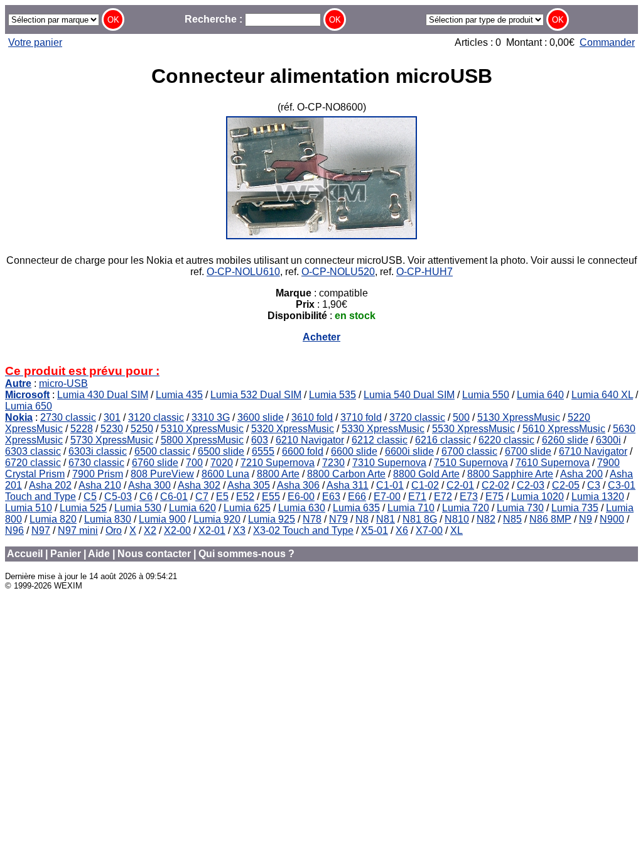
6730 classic (96, 462)
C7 (201, 496)
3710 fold (361, 417)
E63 (331, 496)
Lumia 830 (107, 519)
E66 (357, 496)
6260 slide (565, 440)
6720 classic (33, 462)
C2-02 (495, 485)
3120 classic (156, 417)
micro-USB (63, 383)
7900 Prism (97, 474)
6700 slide (528, 451)
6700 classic (469, 451)
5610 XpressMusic (563, 428)
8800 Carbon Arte (346, 474)
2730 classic (68, 417)
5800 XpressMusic (202, 440)
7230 (333, 462)
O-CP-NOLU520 (338, 271)
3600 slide (260, 417)
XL (456, 530)
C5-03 (118, 496)
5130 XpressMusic (518, 417)
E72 (443, 496)
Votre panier (35, 42)
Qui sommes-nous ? (246, 553)
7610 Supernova (553, 462)
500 (461, 417)
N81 (385, 519)
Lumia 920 (216, 519)
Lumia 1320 (597, 496)
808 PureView (162, 474)
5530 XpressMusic (473, 428)
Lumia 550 (485, 394)
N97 (40, 530)
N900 (612, 519)
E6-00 (301, 496)
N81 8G (420, 519)
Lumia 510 (28, 507)
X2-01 (211, 530)
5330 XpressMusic (383, 428)
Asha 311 (348, 485)
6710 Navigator (593, 451)
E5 (222, 496)
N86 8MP (550, 519)
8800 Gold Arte (426, 474)
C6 (146, 496)
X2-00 (177, 530)
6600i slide (409, 451)
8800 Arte (278, 474)
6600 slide (354, 451)
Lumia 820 (53, 519)
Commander (607, 42)
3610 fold (312, 417)
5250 (142, 428)
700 (194, 462)
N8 (362, 519)
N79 (338, 519)
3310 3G (211, 417)
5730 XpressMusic (111, 440)
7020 (221, 462)
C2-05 (566, 485)
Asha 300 (149, 485)
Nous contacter (154, 553)
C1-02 (425, 485)
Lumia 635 (356, 507)
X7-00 (429, 530)
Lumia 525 (83, 507)
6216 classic (443, 440)
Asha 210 (99, 485)
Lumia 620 (192, 507)
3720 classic (417, 417)
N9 (585, 519)
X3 (239, 530)
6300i (608, 440)
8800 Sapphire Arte (510, 474)
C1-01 (390, 485)
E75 (494, 496)
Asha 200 (581, 474)
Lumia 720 (465, 507)
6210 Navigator (310, 440)
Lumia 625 (247, 507)
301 (112, 417)
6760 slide (155, 462)
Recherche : (215, 19)
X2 (150, 530)
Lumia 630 (301, 507)
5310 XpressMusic (202, 428)
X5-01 (374, 530)
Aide (99, 553)
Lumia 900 (162, 519)
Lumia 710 (411, 507)
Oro (113, 530)
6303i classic (97, 451)
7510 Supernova (471, 462)
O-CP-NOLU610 (243, 271)
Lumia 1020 (537, 496)
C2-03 (530, 485)
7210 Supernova (277, 462)
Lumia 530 (137, 507)
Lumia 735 (574, 507)
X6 (402, 530)
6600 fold (302, 451)
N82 (486, 519)
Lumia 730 (520, 507)
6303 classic (33, 451)
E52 (245, 496)
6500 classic (162, 451)
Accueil (25, 553)
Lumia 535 (332, 394)
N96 (14, 530)
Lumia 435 (179, 394)
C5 (90, 496)
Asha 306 (298, 485)
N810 (457, 519)
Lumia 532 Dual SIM (255, 394)
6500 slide (221, 451)
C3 (593, 485)
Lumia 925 (271, 519)
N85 (512, 519)
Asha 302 (199, 485)
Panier (65, 553)
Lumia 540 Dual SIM (409, 394)
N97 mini (78, 530)
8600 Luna (225, 474)
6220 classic (506, 440)
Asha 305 (248, 485)
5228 (81, 428)
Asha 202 (50, 485)
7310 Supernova (389, 462)
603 (259, 440)
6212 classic (380, 440)
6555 (263, 451)
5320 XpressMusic (292, 428)
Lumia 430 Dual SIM (102, 394)
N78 (312, 519)
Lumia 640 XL (602, 394)
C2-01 (460, 485)
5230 (111, 428)
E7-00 (387, 496)
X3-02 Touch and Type (303, 530)
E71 (417, 496)
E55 (271, 496)
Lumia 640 (540, 394)
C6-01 (174, 496)
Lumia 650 (28, 406)
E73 (469, 496)
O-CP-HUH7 (424, 271)
